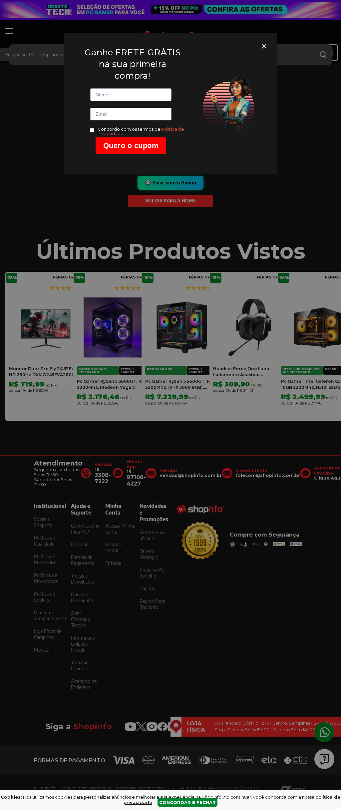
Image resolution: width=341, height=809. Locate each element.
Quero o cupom (131, 145)
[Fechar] (264, 46)
